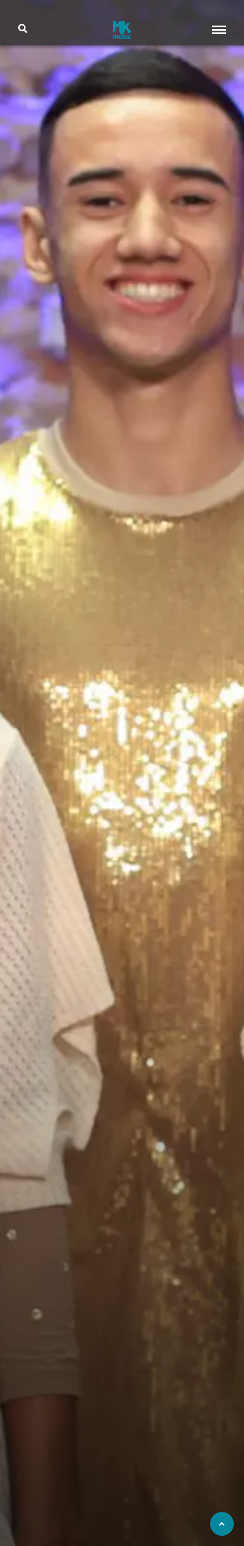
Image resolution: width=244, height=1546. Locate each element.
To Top (222, 1524)
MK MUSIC (122, 30)
